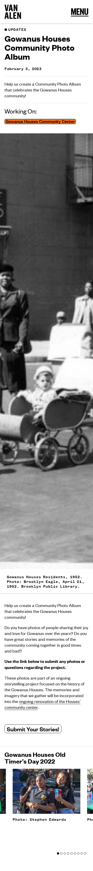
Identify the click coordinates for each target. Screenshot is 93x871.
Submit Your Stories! (33, 728)
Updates (17, 30)
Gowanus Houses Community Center (40, 121)
